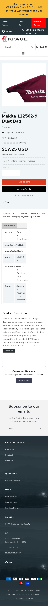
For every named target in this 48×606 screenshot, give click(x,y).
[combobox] (18, 47)
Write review (24, 380)
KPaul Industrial (20, 590)
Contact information (25, 598)
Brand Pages (11, 502)
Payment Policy (12, 480)
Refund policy (35, 590)
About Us (9, 449)
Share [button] (7, 202)
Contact (9, 455)
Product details (9, 226)
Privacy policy (11, 594)
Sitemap (9, 461)
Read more (9, 351)
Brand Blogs (11, 496)
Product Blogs (12, 508)
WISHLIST (11, 31)
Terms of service (24, 594)
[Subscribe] (40, 429)
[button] (23, 53)
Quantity (5, 168)
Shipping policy (39, 594)
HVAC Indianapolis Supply (17, 524)
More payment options (24, 195)
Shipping (5, 154)
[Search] (32, 47)
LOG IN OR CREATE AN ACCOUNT (35, 31)
